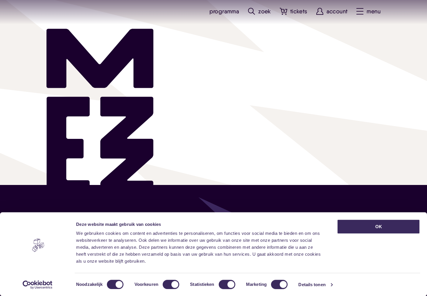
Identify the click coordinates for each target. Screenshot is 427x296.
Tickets (298, 11)
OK (378, 226)
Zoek (264, 11)
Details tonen (311, 284)
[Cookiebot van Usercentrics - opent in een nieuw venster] (37, 284)
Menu (374, 11)
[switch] (171, 284)
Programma (224, 11)
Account (337, 11)
